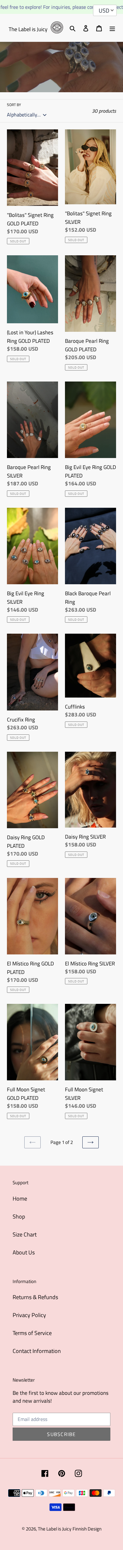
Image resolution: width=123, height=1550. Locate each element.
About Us (24, 1252)
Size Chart (25, 1234)
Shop (19, 1216)
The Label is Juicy (54, 1528)
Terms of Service (32, 1333)
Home (20, 1198)
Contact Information (37, 1351)
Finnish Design (87, 1528)
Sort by (14, 105)
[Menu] (112, 27)
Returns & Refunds (35, 1297)
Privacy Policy (29, 1315)
